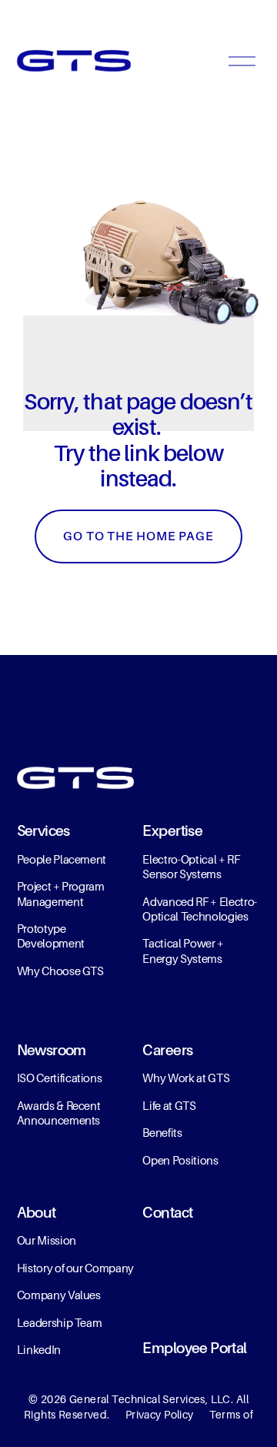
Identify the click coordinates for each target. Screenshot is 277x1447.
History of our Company (76, 1268)
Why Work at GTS (185, 1078)
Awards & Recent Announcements (59, 1113)
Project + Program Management (61, 894)
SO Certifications (60, 1078)
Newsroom (51, 1050)
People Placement (62, 860)
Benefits (162, 1133)
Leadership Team (59, 1323)
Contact (167, 1213)
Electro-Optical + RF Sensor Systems (190, 867)
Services (43, 831)
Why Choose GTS (60, 971)
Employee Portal (194, 1348)
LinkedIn (39, 1350)
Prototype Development (51, 936)
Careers (167, 1050)
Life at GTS (168, 1106)
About (36, 1213)
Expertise (172, 831)
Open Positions (180, 1161)
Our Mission (46, 1241)
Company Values (59, 1295)
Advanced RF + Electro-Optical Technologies (199, 909)
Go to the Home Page (138, 536)
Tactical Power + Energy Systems (183, 950)
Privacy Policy (159, 1415)
